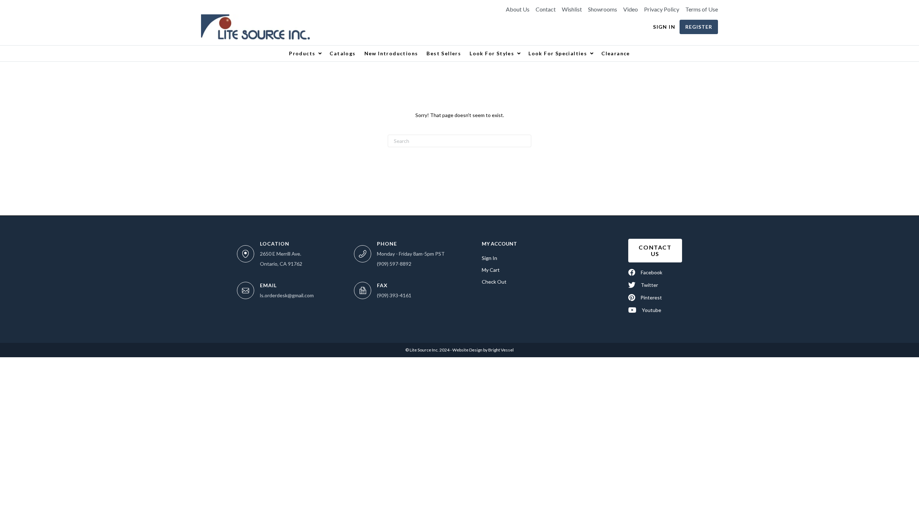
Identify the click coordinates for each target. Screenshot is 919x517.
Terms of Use (701, 9)
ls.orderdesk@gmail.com (287, 295)
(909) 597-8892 (394, 264)
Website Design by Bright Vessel (483, 350)
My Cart (491, 270)
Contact (546, 9)
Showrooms (602, 9)
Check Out (494, 282)
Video (630, 9)
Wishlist (572, 9)
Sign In (664, 27)
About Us (518, 9)
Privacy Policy (661, 9)
